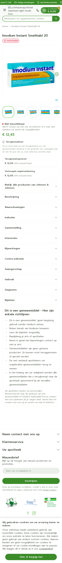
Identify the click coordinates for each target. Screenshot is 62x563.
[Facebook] (28, 513)
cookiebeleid (46, 549)
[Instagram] (34, 513)
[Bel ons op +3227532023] (37, 10)
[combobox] (27, 19)
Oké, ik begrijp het (31, 557)
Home (5, 26)
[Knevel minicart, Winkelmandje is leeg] (44, 10)
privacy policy (49, 489)
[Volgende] (56, 74)
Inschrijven (31, 481)
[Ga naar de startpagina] (21, 10)
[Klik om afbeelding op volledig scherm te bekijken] (31, 74)
